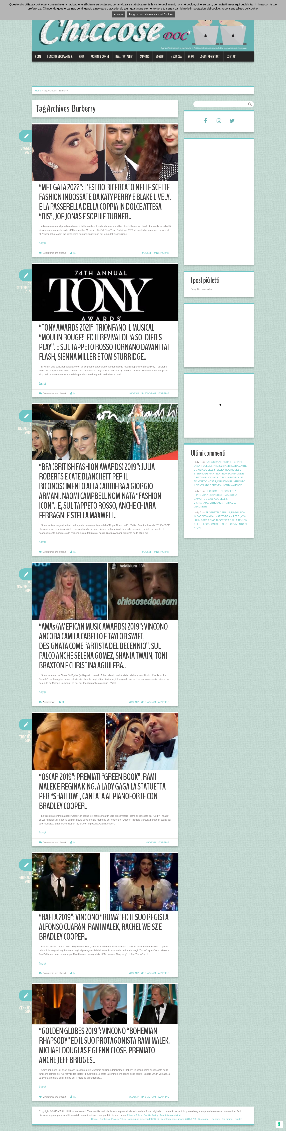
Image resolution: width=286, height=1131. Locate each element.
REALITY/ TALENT (124, 56)
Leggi (42, 242)
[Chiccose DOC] (143, 28)
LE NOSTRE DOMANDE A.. (60, 56)
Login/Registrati (210, 56)
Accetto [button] (118, 14)
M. (74, 253)
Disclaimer (203, 1119)
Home (38, 56)
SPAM (191, 56)
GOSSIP (159, 56)
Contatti (230, 58)
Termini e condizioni (170, 1115)
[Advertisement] (103, 76)
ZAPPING (144, 56)
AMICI (82, 56)
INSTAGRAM (162, 253)
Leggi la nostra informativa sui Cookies (151, 14)
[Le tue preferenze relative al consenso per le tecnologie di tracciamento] (279, 1124)
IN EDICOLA (176, 56)
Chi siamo (227, 1119)
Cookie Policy (151, 1115)
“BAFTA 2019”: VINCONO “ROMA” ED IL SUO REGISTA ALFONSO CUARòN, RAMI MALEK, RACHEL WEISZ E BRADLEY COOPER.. (103, 927)
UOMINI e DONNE (100, 56)
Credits (238, 1119)
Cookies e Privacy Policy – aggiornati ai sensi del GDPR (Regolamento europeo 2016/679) (148, 1119)
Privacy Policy (134, 1115)
